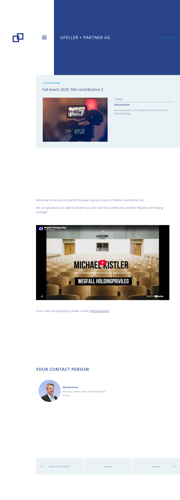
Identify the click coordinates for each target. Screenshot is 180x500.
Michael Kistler (122, 104)
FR (169, 37)
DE (166, 37)
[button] (44, 37)
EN (172, 37)
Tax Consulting (52, 82)
